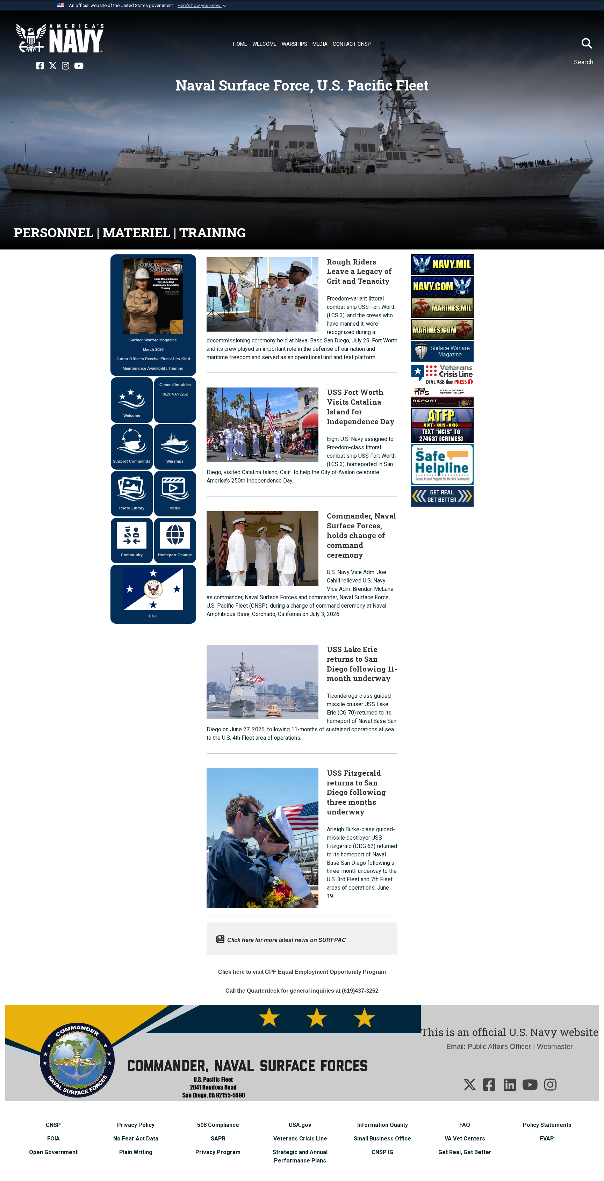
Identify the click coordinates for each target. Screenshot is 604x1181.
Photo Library (131, 508)
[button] (203, 5)
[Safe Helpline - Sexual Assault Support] (442, 464)
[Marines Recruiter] (442, 329)
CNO (153, 616)
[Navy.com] (442, 285)
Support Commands (131, 461)
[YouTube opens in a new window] (79, 66)
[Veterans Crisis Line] (442, 373)
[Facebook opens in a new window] (40, 66)
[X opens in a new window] (53, 66)
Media (175, 508)
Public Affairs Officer (499, 1046)
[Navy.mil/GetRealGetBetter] (442, 495)
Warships (175, 461)
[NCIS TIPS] (442, 396)
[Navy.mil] (442, 264)
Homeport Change (175, 555)
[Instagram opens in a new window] (65, 66)
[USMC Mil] (442, 307)
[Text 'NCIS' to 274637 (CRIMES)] (442, 425)
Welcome (131, 415)
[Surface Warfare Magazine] (442, 350)
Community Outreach (132, 558)
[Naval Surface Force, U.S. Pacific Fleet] (59, 38)
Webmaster (555, 1046)
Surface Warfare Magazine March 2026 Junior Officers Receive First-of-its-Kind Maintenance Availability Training (153, 354)
